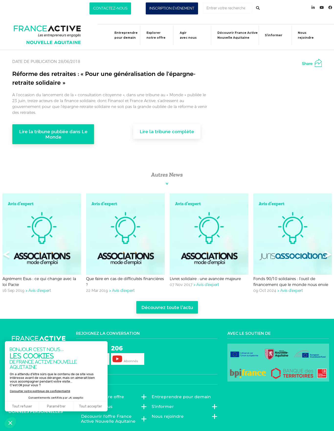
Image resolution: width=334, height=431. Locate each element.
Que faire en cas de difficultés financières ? (125, 281)
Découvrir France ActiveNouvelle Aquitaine (237, 35)
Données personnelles (36, 411)
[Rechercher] (257, 7)
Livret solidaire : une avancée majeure (205, 278)
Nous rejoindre (306, 35)
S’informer (273, 35)
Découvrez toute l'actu (167, 307)
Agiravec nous (188, 35)
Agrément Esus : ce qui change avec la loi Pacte (39, 281)
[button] (110, 8)
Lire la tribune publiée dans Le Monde (53, 134)
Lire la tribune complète (167, 131)
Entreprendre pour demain (126, 35)
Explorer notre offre (156, 35)
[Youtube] (321, 7)
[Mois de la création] (330, 7)
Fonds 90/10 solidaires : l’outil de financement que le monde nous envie (290, 281)
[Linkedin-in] (313, 7)
